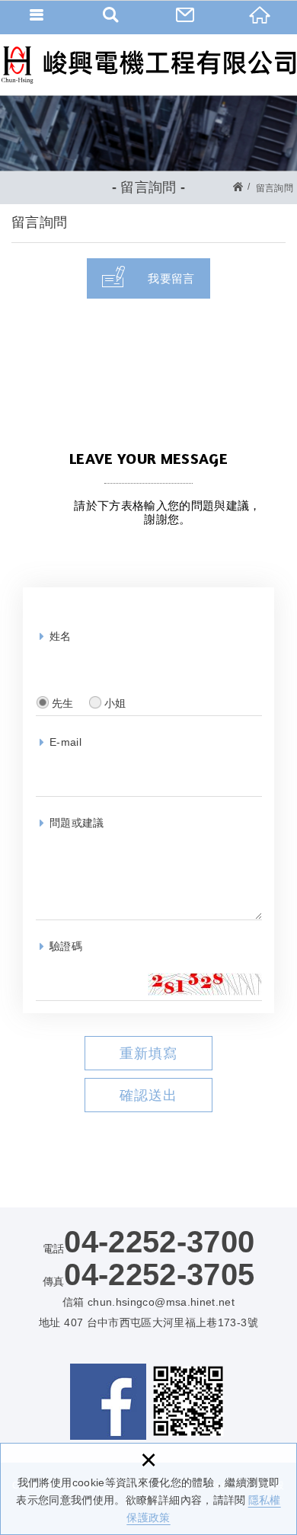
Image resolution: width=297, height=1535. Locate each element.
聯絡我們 (185, 15)
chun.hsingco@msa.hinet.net (161, 1302)
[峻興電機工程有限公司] (148, 65)
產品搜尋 (112, 15)
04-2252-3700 (159, 1241)
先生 (63, 703)
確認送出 (148, 1095)
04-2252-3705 (159, 1274)
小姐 (115, 703)
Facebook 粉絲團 (108, 1402)
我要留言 (171, 278)
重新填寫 (148, 1053)
